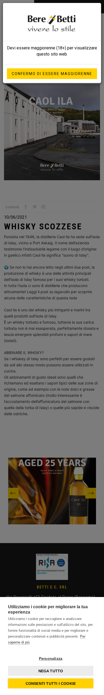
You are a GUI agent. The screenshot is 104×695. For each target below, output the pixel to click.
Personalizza (50, 658)
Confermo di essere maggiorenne (52, 74)
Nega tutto (50, 671)
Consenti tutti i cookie (51, 683)
